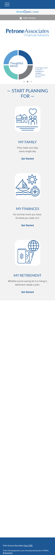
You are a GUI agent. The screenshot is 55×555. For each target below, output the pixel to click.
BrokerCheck (7, 553)
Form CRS (28, 545)
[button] (24, 81)
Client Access (29, 17)
